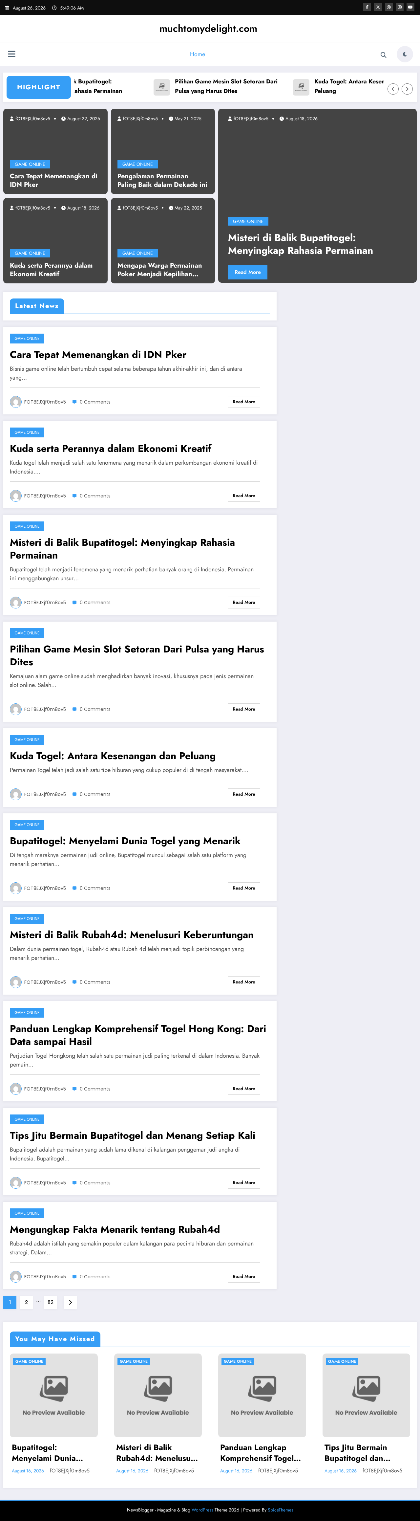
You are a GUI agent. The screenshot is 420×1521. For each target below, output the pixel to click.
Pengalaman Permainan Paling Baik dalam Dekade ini (162, 180)
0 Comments (95, 402)
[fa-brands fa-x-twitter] (378, 7)
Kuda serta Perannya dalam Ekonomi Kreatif (51, 269)
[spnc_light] (405, 54)
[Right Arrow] (407, 89)
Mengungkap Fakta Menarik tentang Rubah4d (115, 1229)
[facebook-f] (367, 7)
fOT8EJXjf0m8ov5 (32, 118)
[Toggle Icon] (11, 55)
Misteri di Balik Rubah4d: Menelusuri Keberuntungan (132, 934)
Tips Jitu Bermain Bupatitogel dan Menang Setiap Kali (132, 1135)
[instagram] (400, 7)
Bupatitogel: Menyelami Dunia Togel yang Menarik (125, 840)
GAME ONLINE (30, 164)
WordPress (202, 1510)
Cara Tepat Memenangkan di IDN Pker (53, 180)
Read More (308, 272)
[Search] (383, 55)
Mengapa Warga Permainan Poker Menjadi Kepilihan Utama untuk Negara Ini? (159, 269)
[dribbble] (389, 7)
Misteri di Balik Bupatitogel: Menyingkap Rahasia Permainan (122, 549)
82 (50, 1302)
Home (197, 54)
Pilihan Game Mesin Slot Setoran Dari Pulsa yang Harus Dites (205, 86)
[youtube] (410, 7)
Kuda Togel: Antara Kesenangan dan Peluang (343, 86)
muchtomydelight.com (208, 28)
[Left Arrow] (393, 89)
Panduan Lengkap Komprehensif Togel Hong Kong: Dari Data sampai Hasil (138, 1035)
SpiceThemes (280, 1510)
